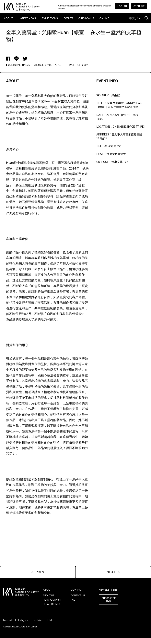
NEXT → (113, 572)
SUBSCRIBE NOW (109, 599)
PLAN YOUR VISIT (52, 600)
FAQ (73, 600)
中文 (132, 18)
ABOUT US (48, 595)
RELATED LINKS (51, 604)
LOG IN (122, 6)
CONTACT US (78, 595)
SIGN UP (139, 6)
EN (138, 18)
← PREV (37, 572)
